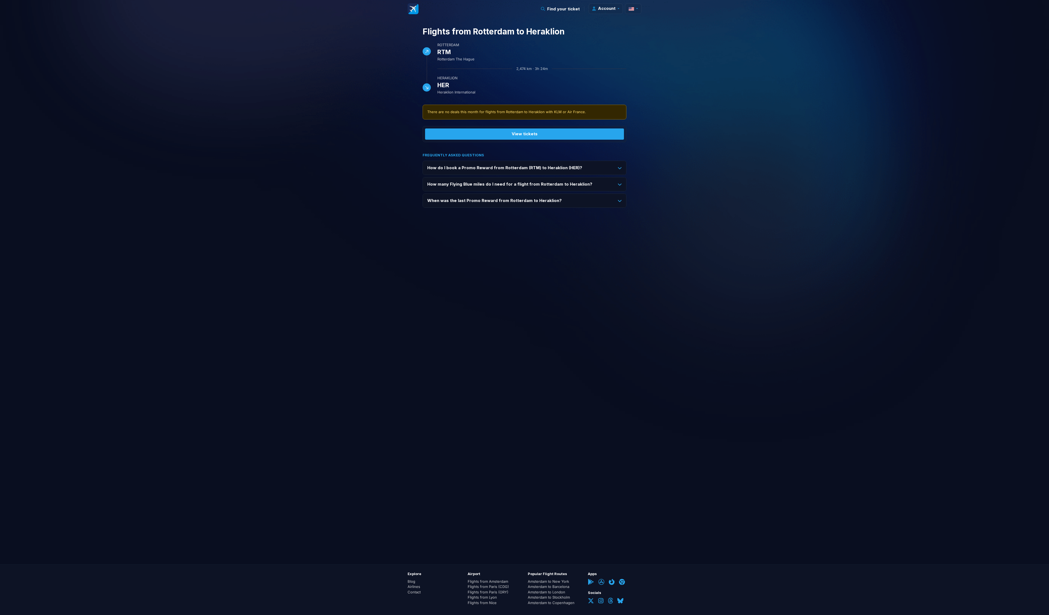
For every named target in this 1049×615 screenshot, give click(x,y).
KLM (558, 112)
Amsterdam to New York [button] (548, 581)
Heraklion (447, 78)
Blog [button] (411, 581)
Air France (576, 112)
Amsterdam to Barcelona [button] (548, 586)
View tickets (525, 133)
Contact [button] (414, 592)
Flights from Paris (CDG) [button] (488, 586)
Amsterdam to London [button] (546, 592)
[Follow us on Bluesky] (620, 601)
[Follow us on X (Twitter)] (591, 601)
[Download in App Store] (601, 582)
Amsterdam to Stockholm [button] (549, 597)
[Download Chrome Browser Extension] (622, 582)
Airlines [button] (414, 586)
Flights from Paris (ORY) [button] (488, 592)
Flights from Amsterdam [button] (488, 581)
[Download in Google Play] (591, 582)
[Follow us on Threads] (610, 601)
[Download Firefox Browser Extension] (612, 582)
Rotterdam (448, 45)
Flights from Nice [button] (482, 603)
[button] (560, 8)
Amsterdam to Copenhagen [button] (551, 603)
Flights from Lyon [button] (482, 597)
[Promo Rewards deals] (413, 8)
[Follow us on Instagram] (600, 601)
